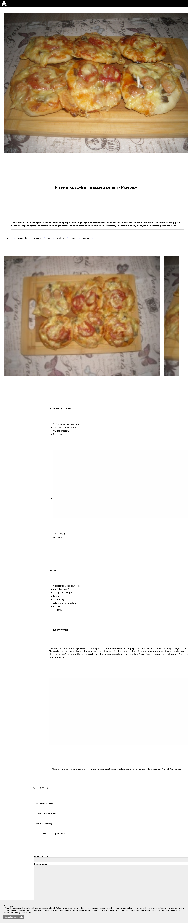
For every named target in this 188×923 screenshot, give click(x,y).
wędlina (70, 239)
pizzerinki (25, 239)
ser (56, 239)
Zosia (41, 783)
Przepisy (48, 820)
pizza (10, 239)
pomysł (99, 239)
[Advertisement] (126, 472)
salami (85, 239)
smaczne (42, 239)
